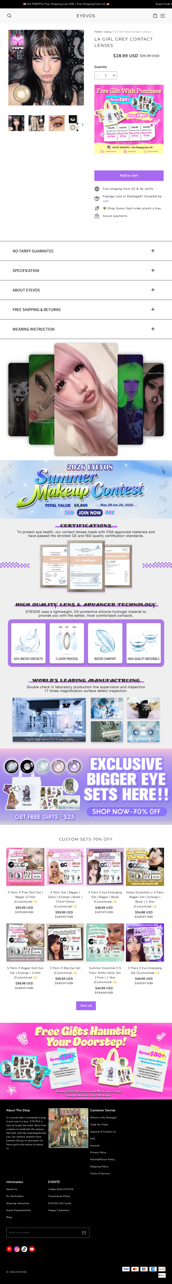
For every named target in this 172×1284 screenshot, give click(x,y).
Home (98, 31)
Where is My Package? (103, 1117)
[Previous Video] (17, 399)
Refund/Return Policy (102, 1159)
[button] (86, 399)
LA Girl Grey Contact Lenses (133, 31)
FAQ (92, 1138)
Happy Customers (58, 1210)
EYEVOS (86, 15)
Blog (9, 1217)
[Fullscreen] (111, 349)
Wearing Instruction (17, 1203)
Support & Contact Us (103, 1131)
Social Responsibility (18, 1210)
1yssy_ (108, 31)
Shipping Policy (99, 1166)
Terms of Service (100, 1173)
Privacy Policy (98, 1152)
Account (94, 1145)
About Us (11, 1189)
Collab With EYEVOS (60, 1189)
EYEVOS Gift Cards (59, 1203)
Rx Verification (15, 1196)
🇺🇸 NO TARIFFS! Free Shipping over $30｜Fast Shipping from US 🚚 (66, 4)
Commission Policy (59, 1196)
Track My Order (99, 1124)
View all (86, 1006)
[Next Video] (154, 399)
